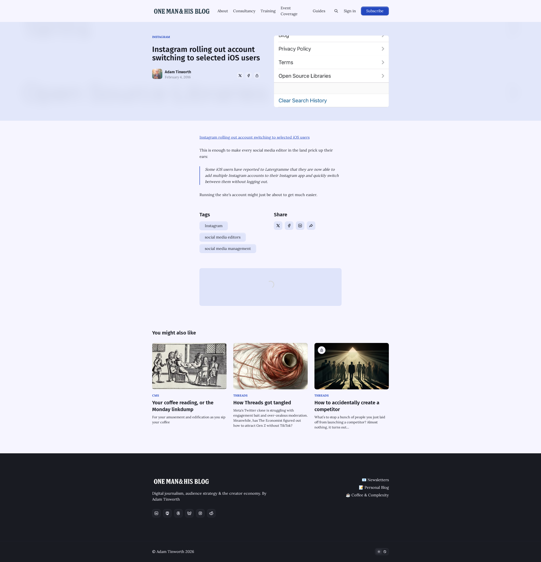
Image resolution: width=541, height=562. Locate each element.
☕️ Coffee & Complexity (367, 495)
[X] (240, 75)
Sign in (350, 10)
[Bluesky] (189, 513)
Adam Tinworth (178, 72)
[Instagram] (200, 513)
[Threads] (178, 513)
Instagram (161, 37)
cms (155, 395)
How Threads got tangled (262, 403)
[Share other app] (257, 75)
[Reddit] (211, 513)
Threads (240, 395)
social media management (228, 248)
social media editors (222, 237)
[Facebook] (248, 75)
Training (268, 10)
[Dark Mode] (382, 551)
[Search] (336, 11)
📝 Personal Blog (374, 487)
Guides (319, 10)
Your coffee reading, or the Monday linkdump (182, 406)
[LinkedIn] (300, 225)
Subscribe (375, 10)
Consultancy (244, 10)
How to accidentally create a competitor (346, 406)
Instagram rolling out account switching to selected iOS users (254, 137)
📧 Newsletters (375, 479)
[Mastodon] (167, 513)
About (222, 10)
